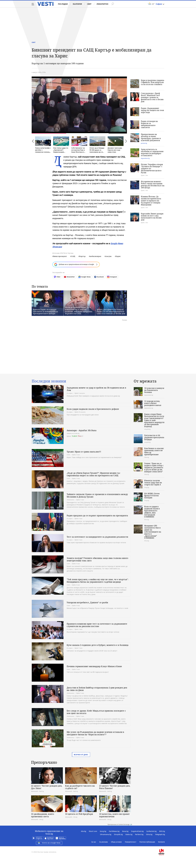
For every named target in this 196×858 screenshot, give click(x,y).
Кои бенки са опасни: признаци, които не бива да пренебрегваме (154, 451)
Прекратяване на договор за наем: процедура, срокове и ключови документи (151, 137)
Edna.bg (149, 834)
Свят (89, 4)
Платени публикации (147, 842)
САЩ (73, 256)
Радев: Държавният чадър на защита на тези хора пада (152, 110)
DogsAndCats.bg (137, 831)
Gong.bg (103, 831)
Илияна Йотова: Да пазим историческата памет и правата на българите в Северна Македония (151, 200)
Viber (58, 277)
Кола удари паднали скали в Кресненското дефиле (93, 409)
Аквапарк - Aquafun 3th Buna (81, 430)
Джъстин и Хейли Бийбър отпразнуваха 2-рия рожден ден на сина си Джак (97, 688)
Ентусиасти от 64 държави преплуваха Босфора (154, 437)
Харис (118, 256)
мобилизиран (95, 256)
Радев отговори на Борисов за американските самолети (149, 124)
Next (126, 146)
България (77, 4)
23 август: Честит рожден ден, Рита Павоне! (114, 787)
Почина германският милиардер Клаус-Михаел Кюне (94, 666)
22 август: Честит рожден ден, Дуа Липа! (46, 787)
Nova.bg (125, 831)
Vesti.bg (45, 4)
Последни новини (49, 381)
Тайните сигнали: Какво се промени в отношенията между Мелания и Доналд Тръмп (97, 495)
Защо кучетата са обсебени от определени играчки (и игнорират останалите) (152, 152)
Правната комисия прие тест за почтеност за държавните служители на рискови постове (97, 625)
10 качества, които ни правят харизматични (114, 815)
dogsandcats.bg (145, 158)
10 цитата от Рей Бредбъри (79, 814)
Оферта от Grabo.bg (73, 433)
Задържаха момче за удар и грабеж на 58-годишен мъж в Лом (96, 389)
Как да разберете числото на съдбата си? (80, 787)
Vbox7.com (93, 831)
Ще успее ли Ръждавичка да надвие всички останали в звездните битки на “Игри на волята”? (95, 733)
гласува (108, 256)
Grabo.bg (128, 834)
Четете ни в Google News (51, 843)
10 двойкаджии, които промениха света (42, 815)
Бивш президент (60, 256)
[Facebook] (164, 845)
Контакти (161, 842)
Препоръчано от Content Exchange (119, 824)
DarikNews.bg (114, 831)
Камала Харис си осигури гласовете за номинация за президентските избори (45, 311)
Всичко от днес (81, 754)
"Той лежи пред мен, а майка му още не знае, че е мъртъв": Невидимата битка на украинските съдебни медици (97, 580)
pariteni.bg (144, 143)
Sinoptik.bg (118, 834)
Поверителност (130, 842)
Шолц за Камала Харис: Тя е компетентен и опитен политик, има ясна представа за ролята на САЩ (78, 310)
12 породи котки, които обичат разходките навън (152, 403)
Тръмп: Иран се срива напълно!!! (84, 451)
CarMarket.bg (151, 831)
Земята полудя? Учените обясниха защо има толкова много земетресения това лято (97, 559)
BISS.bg (162, 831)
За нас (93, 842)
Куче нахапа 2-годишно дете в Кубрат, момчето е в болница (97, 645)
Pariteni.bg (139, 834)
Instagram (113, 277)
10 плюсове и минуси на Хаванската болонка (154, 390)
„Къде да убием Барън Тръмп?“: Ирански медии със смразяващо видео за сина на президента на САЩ (93, 474)
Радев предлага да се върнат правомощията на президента (97, 515)
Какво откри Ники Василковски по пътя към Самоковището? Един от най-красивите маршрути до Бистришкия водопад (154, 420)
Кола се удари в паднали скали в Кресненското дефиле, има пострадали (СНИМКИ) (152, 511)
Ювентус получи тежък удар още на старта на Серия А (153, 482)
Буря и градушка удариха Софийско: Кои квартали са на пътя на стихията (152, 82)
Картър (82, 256)
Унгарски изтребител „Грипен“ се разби (87, 602)
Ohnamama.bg (105, 834)
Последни (63, 4)
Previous (33, 146)
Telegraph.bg (160, 834)
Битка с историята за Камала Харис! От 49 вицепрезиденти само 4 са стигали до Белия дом (111, 311)
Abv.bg (83, 831)
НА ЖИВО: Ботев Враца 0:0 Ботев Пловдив (152, 495)
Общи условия (116, 842)
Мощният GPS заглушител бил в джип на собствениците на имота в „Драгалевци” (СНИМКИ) (152, 531)
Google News (86, 277)
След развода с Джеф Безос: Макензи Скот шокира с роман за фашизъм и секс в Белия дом (152, 97)
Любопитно (102, 4)
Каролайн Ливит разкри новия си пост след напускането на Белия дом (152, 216)
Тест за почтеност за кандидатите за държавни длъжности (97, 536)
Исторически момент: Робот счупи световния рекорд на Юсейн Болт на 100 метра (152, 184)
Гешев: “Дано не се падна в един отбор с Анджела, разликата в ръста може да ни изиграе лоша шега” (153, 467)
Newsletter (71, 277)
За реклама (103, 842)
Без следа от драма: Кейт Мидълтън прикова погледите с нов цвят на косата (96, 712)
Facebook (100, 277)
